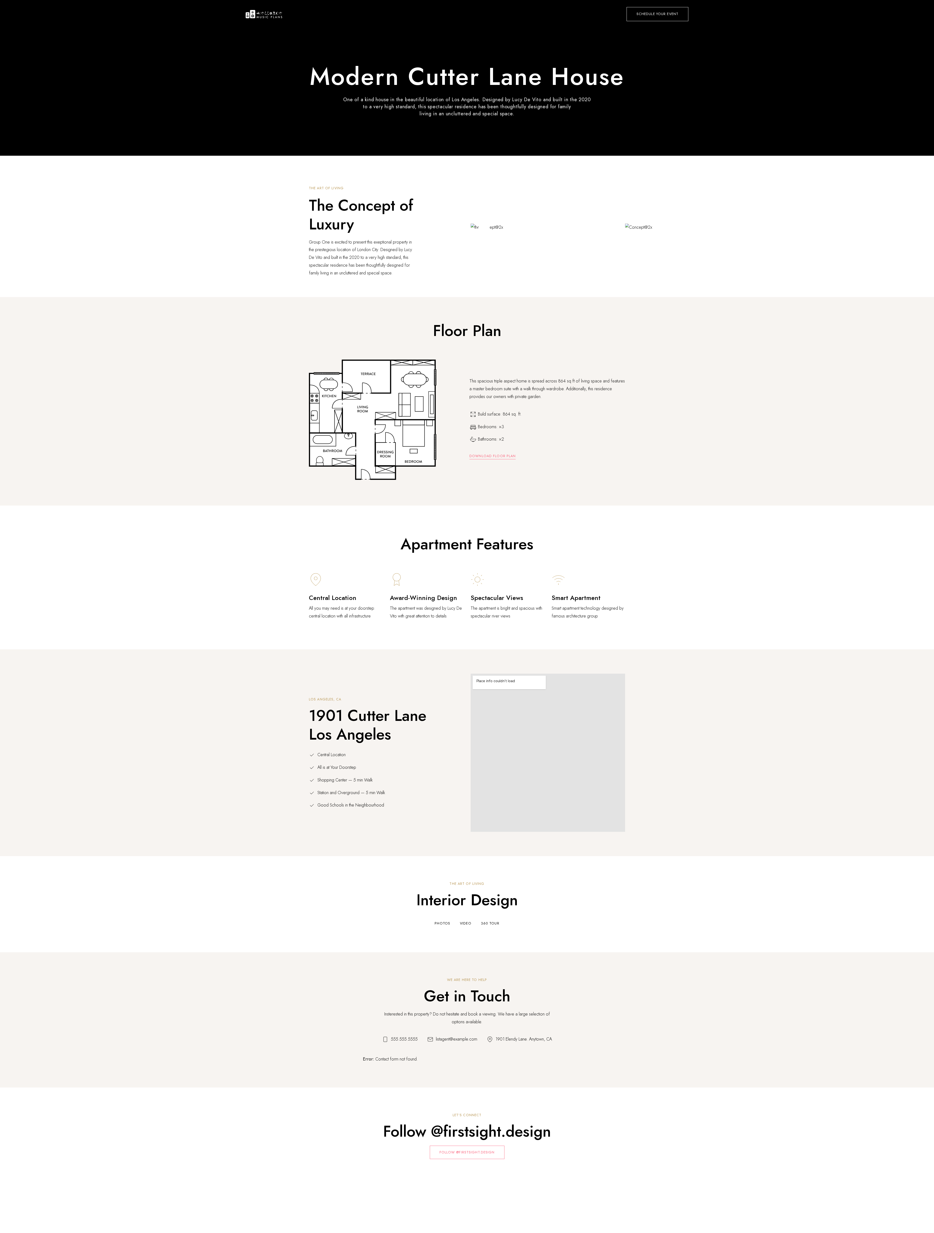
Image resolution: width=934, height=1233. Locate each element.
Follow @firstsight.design (467, 1152)
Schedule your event (657, 13)
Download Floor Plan (492, 455)
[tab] (442, 923)
